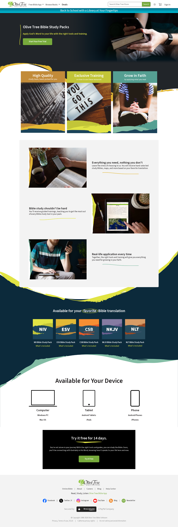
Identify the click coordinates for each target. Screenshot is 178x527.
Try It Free (89, 458)
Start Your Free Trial (37, 41)
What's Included (43, 346)
